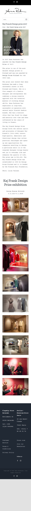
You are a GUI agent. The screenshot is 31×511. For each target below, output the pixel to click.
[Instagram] (20, 460)
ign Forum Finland (12, 75)
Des (3, 75)
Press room (21, 440)
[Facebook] (17, 460)
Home (3, 27)
